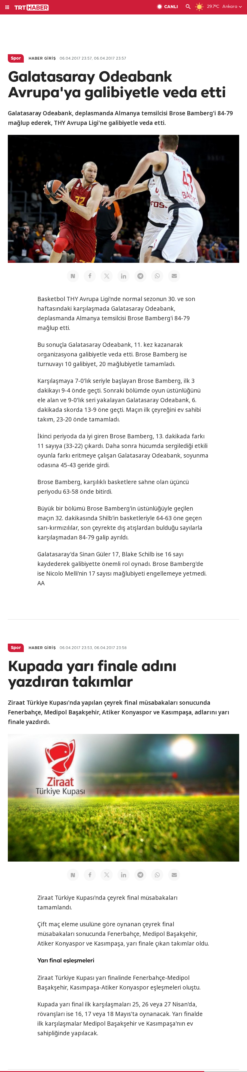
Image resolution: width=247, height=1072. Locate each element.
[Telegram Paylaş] (140, 276)
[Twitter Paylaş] (107, 276)
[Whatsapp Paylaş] (157, 276)
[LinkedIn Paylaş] (123, 276)
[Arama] (188, 7)
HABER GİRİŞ (42, 59)
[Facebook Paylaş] (90, 276)
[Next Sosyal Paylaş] (73, 276)
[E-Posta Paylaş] (174, 276)
